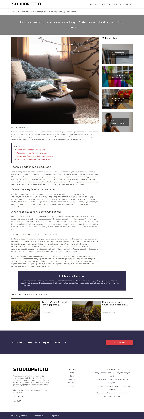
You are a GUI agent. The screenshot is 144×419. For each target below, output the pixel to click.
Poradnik (128, 4)
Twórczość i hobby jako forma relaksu (33, 159)
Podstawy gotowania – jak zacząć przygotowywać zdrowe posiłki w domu (117, 99)
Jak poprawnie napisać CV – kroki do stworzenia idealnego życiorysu (117, 54)
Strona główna (17, 12)
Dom (90, 4)
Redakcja (18, 396)
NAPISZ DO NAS (119, 342)
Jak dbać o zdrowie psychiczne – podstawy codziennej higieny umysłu (117, 122)
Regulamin (55, 416)
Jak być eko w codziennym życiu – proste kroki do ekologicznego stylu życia (117, 76)
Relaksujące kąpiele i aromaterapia (32, 153)
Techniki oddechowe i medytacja (31, 150)
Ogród (97, 4)
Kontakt (17, 401)
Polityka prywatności (19, 416)
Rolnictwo (117, 4)
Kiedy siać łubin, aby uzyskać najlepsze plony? (115, 303)
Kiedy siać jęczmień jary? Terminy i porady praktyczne (54, 303)
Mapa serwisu (39, 416)
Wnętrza (106, 4)
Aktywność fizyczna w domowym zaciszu (35, 156)
